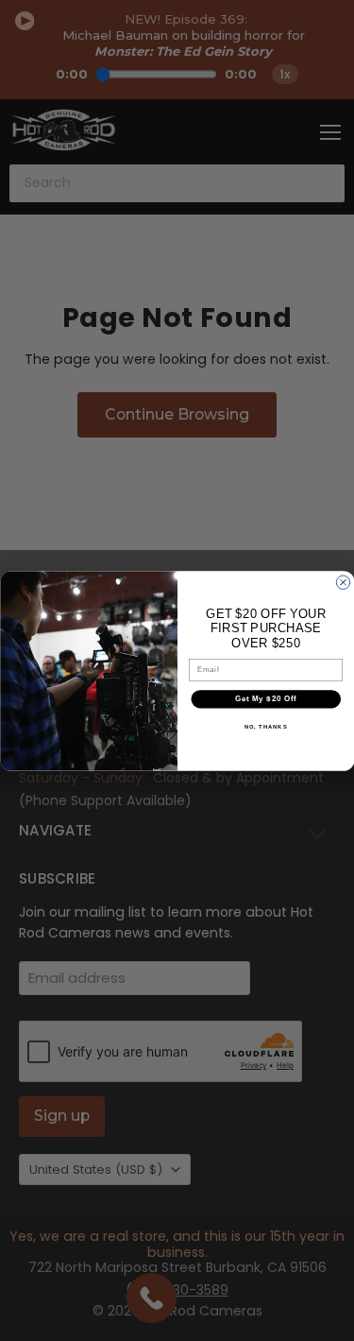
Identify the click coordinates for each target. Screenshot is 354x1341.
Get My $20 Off (265, 698)
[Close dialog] (342, 582)
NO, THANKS (265, 726)
